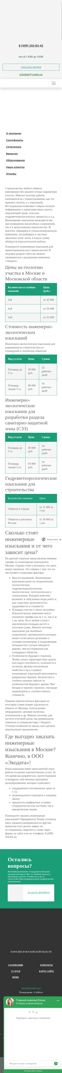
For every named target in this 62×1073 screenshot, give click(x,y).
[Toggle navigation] (54, 83)
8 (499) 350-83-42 (31, 45)
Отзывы (11, 173)
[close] (60, 539)
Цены (15, 977)
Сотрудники (13, 146)
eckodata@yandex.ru (31, 74)
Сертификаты (14, 140)
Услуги (15, 971)
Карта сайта (46, 971)
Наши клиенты (15, 167)
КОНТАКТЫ (46, 965)
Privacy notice (52, 539)
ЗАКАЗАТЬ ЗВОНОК (31, 67)
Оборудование (15, 160)
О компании (13, 133)
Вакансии (12, 153)
